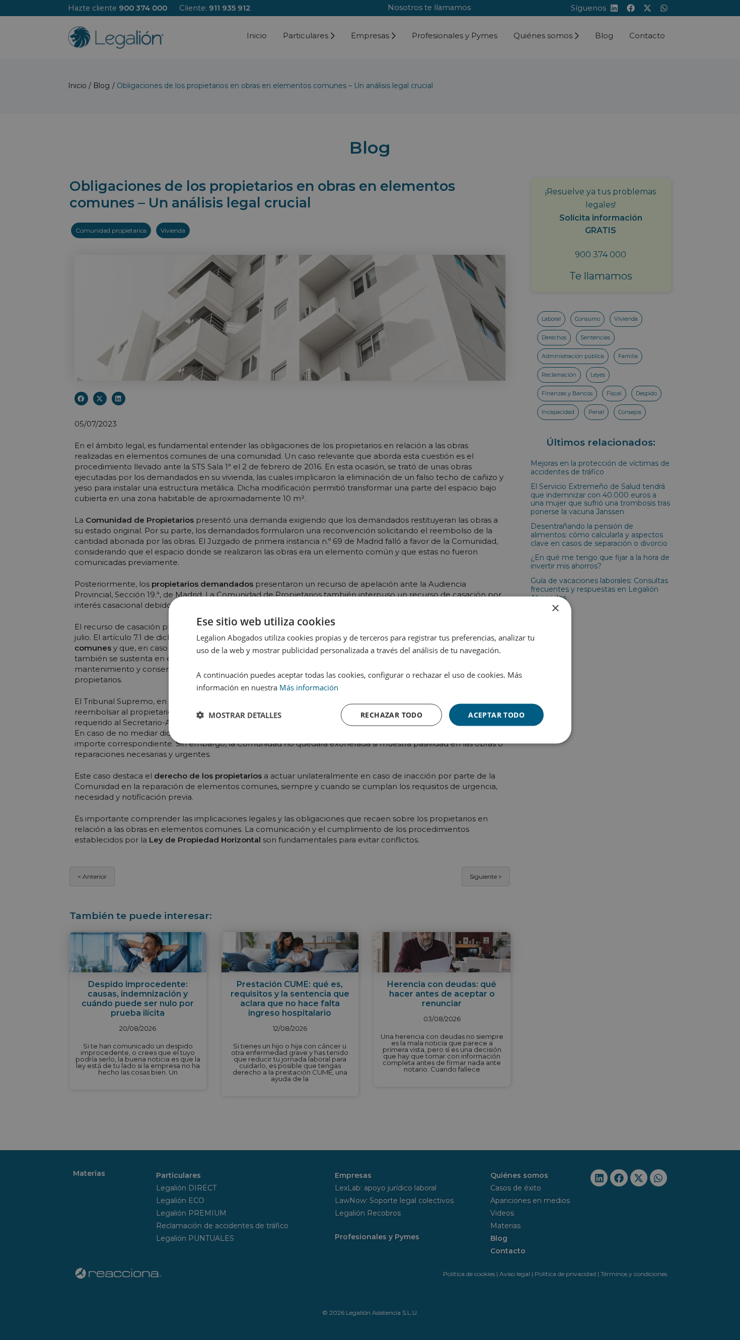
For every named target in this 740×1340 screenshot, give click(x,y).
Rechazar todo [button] (391, 714)
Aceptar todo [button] (496, 714)
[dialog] (370, 670)
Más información (308, 687)
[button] (238, 715)
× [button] (555, 608)
